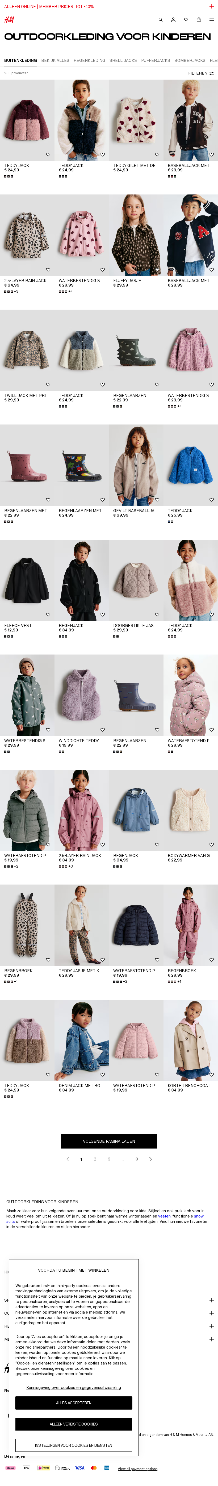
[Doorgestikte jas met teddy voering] (136, 580)
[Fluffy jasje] (136, 235)
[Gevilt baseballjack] (136, 465)
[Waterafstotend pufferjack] (191, 695)
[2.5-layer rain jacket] (27, 235)
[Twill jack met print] (27, 350)
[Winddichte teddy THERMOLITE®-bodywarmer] (81, 695)
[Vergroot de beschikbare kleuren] (9, 176)
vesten (164, 1216)
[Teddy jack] (27, 120)
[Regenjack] (81, 580)
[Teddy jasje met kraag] (81, 925)
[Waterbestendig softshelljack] (81, 235)
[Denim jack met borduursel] (81, 1040)
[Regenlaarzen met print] (81, 465)
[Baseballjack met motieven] (191, 120)
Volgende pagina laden (109, 1141)
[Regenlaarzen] (136, 350)
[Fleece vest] (27, 580)
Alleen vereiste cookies (74, 1424)
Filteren (197, 73)
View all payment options (137, 1469)
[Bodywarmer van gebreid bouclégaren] (191, 810)
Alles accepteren (73, 1403)
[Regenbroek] (27, 925)
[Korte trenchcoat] (191, 1040)
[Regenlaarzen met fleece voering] (27, 465)
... (123, 1159)
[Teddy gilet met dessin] (136, 120)
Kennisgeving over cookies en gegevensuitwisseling (73, 1387)
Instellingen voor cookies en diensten (73, 1445)
